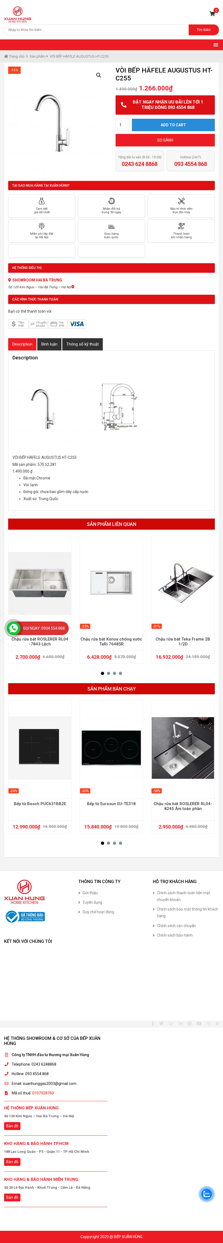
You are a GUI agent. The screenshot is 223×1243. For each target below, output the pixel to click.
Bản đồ (12, 1126)
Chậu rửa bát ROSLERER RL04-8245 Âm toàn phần (183, 806)
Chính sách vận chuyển (176, 926)
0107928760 (43, 1093)
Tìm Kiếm (204, 30)
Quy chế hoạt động (98, 912)
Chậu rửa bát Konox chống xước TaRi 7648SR (111, 641)
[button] (102, 673)
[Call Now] (13, 628)
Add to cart (173, 125)
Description (22, 344)
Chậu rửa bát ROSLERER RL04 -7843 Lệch (39, 641)
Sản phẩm (37, 56)
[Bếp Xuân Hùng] (17, 14)
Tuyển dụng (92, 902)
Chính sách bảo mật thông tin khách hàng (187, 912)
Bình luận (49, 344)
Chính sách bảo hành (175, 935)
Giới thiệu (90, 893)
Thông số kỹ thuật (82, 344)
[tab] (22, 344)
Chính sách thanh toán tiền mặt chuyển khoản (183, 896)
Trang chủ (16, 56)
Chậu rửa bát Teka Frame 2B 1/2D (183, 641)
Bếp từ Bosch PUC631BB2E (40, 803)
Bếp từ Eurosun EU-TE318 (111, 803)
